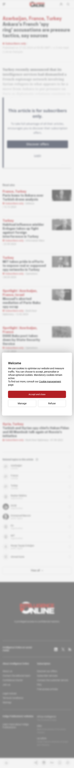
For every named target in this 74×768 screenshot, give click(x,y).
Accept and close (37, 394)
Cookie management (50, 381)
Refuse (52, 403)
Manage (22, 403)
